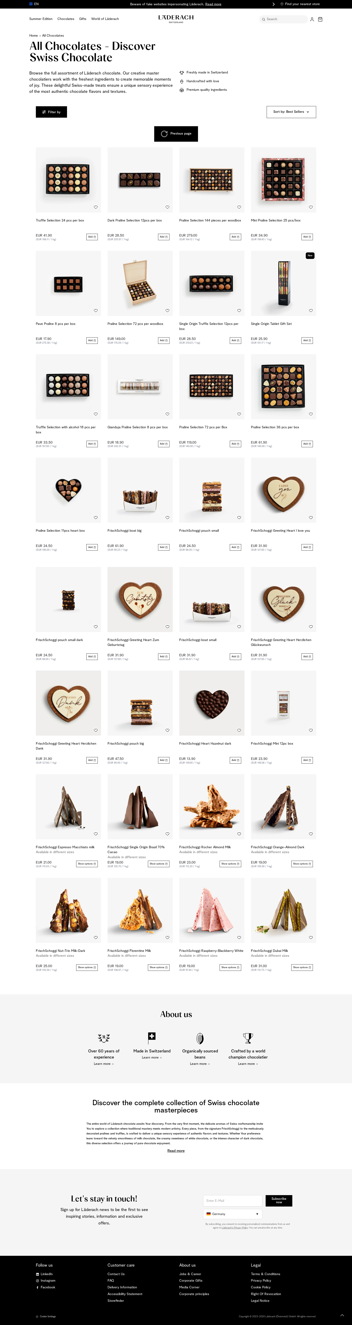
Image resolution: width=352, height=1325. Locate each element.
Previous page (180, 133)
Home (33, 35)
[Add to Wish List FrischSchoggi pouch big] (167, 730)
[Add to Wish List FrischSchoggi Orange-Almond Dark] (311, 834)
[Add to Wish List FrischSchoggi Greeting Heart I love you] (311, 517)
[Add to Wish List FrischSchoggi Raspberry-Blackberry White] (239, 937)
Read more (213, 4)
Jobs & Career (190, 1274)
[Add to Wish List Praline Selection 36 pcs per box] (311, 414)
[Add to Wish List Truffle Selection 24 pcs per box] (95, 207)
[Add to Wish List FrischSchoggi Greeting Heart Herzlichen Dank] (95, 730)
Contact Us (116, 1274)
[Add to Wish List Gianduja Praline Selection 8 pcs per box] (167, 414)
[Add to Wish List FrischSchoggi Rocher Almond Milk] (239, 834)
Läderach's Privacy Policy (235, 1228)
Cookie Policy (261, 1287)
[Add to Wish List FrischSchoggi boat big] (167, 517)
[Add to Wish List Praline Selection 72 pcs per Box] (239, 414)
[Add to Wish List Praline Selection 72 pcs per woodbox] (167, 310)
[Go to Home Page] (176, 19)
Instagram (48, 1280)
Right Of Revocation (266, 1294)
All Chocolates (53, 35)
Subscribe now (279, 1200)
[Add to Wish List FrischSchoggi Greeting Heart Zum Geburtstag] (167, 626)
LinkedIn (47, 1274)
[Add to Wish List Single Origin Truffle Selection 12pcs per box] (239, 310)
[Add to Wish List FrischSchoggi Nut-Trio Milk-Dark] (95, 937)
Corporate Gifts (190, 1280)
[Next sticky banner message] (273, 4)
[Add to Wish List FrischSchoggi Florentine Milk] (167, 937)
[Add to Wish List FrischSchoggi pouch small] (239, 517)
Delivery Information (122, 1287)
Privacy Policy (261, 1280)
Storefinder (116, 1301)
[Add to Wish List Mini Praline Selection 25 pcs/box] (311, 207)
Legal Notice (260, 1301)
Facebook (48, 1287)
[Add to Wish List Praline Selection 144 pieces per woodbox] (239, 207)
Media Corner (189, 1287)
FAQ (111, 1280)
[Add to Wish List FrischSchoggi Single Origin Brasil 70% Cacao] (167, 834)
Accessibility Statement (125, 1294)
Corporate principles (194, 1294)
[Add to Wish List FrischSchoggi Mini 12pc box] (311, 730)
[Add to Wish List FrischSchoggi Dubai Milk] (311, 937)
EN (36, 4)
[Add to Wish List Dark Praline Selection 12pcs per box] (167, 207)
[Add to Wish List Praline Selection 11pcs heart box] (95, 517)
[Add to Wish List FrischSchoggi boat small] (239, 626)
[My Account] (312, 19)
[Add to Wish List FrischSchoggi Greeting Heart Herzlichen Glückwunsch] (311, 626)
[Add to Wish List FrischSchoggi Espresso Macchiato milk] (95, 834)
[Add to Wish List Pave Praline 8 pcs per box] (95, 310)
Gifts (82, 19)
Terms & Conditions (265, 1274)
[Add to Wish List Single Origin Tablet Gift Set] (311, 310)
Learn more (102, 1064)
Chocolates (65, 19)
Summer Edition (41, 19)
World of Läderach (105, 19)
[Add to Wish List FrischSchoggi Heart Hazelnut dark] (239, 730)
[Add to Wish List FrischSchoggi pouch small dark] (95, 626)
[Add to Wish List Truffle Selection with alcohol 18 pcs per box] (95, 414)
